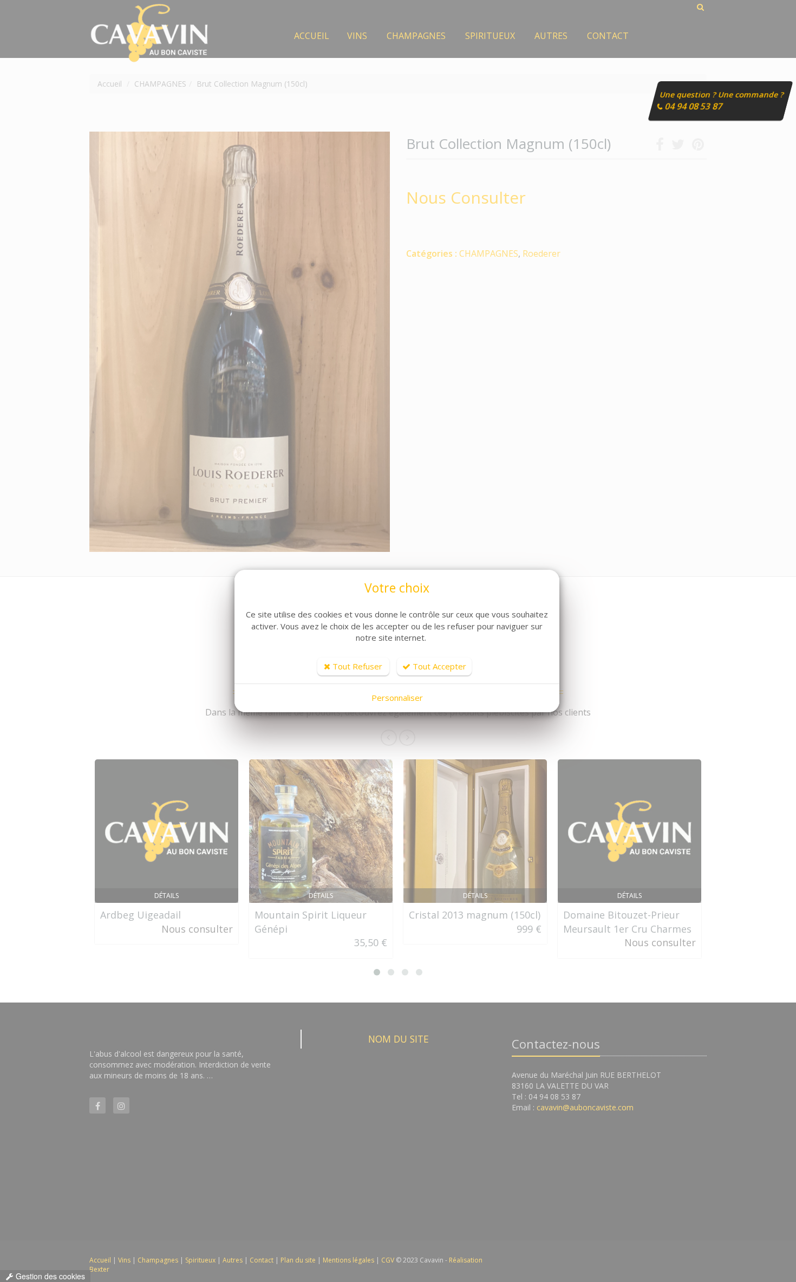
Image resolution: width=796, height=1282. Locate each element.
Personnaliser (397, 697)
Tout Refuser (356, 666)
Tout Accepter (438, 666)
